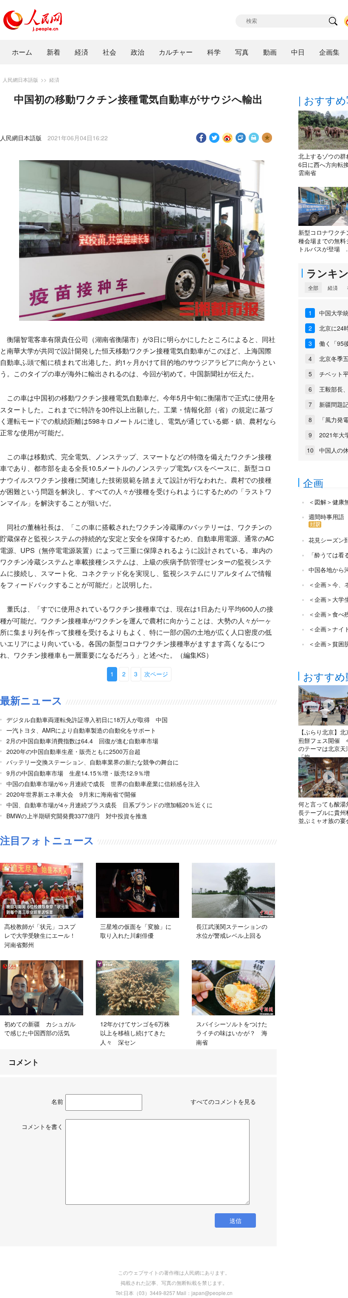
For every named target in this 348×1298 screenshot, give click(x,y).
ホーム (22, 52)
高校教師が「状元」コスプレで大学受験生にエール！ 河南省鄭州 (42, 935)
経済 (81, 52)
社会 (109, 52)
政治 (137, 52)
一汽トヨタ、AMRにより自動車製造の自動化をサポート (81, 730)
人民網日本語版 (20, 79)
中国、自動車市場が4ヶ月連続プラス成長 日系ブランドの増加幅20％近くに (109, 804)
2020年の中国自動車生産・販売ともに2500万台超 (73, 751)
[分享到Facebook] (201, 138)
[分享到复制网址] (241, 138)
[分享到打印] (254, 138)
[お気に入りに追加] (267, 138)
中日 (298, 52)
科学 (214, 52)
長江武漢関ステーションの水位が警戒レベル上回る (231, 931)
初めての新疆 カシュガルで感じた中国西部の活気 (40, 1028)
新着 (53, 52)
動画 (270, 52)
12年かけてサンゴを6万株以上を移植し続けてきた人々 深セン (135, 1033)
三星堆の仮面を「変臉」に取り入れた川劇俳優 (135, 931)
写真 (242, 52)
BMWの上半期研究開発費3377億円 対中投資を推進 (76, 816)
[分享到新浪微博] (227, 138)
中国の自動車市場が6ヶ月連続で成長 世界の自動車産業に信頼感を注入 (103, 783)
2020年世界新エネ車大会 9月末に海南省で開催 (71, 794)
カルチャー (176, 52)
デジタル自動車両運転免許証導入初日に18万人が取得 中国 (87, 719)
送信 (235, 1220)
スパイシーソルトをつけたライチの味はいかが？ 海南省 (231, 1033)
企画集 (329, 52)
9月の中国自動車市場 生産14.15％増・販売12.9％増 (78, 773)
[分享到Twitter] (214, 138)
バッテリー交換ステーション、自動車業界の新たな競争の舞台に (92, 762)
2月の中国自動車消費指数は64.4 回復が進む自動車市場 (82, 741)
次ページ (156, 674)
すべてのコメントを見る (223, 1101)
